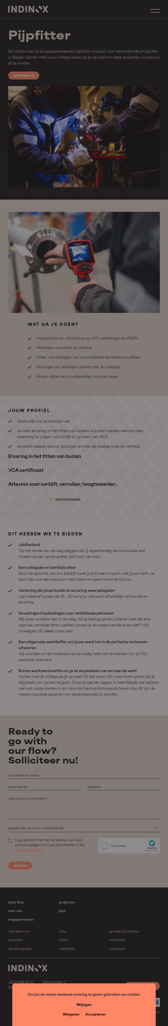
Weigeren (71, 1014)
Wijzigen (84, 1005)
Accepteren (95, 1014)
